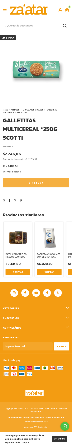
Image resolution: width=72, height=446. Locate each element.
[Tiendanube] (36, 428)
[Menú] (5, 10)
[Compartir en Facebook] (9, 200)
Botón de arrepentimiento (36, 421)
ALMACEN (15, 109)
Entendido (59, 438)
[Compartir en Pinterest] (21, 200)
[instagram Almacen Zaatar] (14, 293)
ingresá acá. (59, 417)
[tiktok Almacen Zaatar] (47, 293)
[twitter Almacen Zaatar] (58, 293)
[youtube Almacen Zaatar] (36, 293)
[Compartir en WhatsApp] (4, 200)
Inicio (5, 109)
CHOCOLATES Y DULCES (33, 109)
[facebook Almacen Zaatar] (25, 293)
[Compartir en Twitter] (15, 200)
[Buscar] (64, 25)
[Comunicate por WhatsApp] (64, 426)
